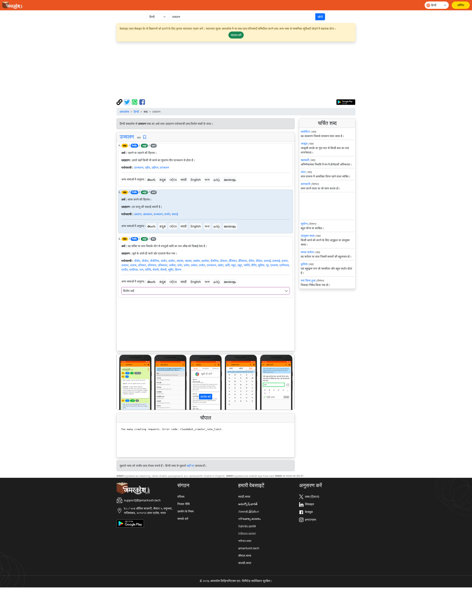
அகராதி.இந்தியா (248, 511)
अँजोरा (145, 261)
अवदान (137, 214)
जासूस (304, 144)
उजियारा (152, 265)
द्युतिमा (261, 265)
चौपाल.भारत (244, 556)
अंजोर (164, 261)
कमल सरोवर (307, 252)
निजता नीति (183, 504)
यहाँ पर (190, 466)
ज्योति (247, 265)
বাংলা (207, 180)
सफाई (175, 214)
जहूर (233, 265)
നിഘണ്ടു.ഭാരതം (249, 519)
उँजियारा (242, 261)
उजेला (194, 265)
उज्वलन (127, 136)
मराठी (184, 180)
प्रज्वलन (164, 167)
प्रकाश (274, 265)
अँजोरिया (154, 261)
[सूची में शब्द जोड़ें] (144, 137)
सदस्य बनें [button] (236, 35)
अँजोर (137, 261)
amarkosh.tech (248, 548)
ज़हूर (239, 265)
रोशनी (155, 270)
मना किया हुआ (308, 280)
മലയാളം (230, 180)
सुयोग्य (304, 224)
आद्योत (196, 261)
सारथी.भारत (244, 563)
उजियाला (162, 265)
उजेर (179, 265)
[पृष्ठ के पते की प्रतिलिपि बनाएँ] (120, 102)
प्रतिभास (284, 265)
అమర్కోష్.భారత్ (247, 504)
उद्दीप (147, 167)
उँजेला (259, 261)
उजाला (125, 265)
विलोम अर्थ (128, 291)
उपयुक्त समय (308, 236)
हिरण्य (178, 270)
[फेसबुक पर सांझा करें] (142, 102)
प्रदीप (124, 270)
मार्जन (167, 214)
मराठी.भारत (244, 497)
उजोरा (202, 265)
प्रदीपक (133, 270)
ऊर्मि (227, 265)
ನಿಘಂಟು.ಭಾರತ (247, 526)
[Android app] (130, 523)
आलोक (205, 261)
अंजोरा (171, 261)
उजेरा (186, 265)
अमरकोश (124, 112)
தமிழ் (217, 180)
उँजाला (223, 261)
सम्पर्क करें (182, 519)
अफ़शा (188, 261)
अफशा (179, 261)
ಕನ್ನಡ (162, 180)
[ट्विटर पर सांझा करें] (127, 102)
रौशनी (163, 270)
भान (141, 270)
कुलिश (304, 264)
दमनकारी (305, 184)
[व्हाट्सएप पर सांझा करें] (135, 102)
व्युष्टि (170, 270)
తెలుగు (151, 180)
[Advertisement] (236, 70)
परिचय (180, 497)
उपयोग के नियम (185, 511)
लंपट (303, 172)
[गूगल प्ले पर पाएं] (345, 102)
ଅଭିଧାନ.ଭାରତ (247, 533)
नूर (267, 265)
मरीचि (148, 270)
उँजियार (233, 261)
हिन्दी (136, 112)
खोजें (320, 17)
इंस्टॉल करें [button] (206, 396)
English (196, 180)
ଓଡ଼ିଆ (173, 180)
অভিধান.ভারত (244, 541)
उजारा (284, 261)
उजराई (267, 261)
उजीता (172, 265)
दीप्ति (253, 265)
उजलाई (276, 261)
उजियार (142, 265)
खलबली (305, 160)
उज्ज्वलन (138, 167)
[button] (130, 382)
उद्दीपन (155, 167)
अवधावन (147, 214)
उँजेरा (251, 261)
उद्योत (220, 265)
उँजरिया (214, 261)
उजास (133, 265)
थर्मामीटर (305, 132)
